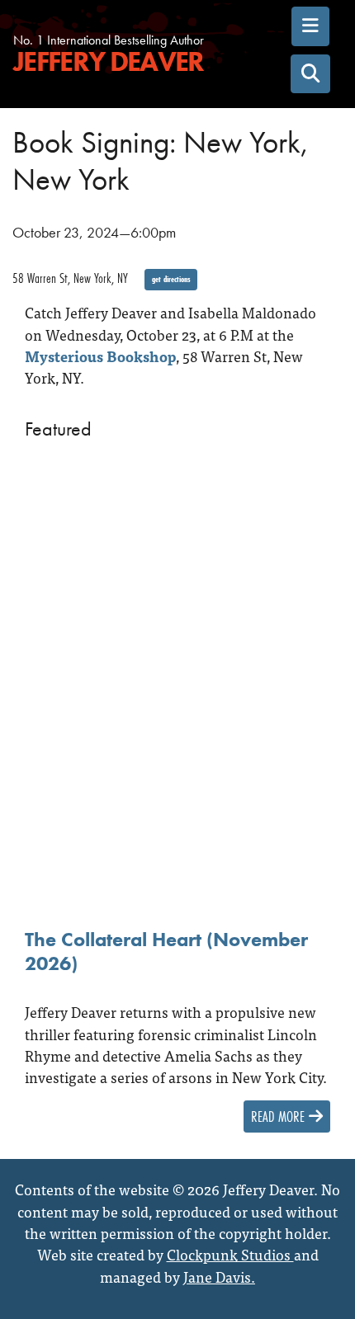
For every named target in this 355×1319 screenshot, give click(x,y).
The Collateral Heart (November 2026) (166, 951)
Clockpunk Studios (230, 1254)
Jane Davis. (219, 1276)
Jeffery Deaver (108, 62)
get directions (171, 279)
